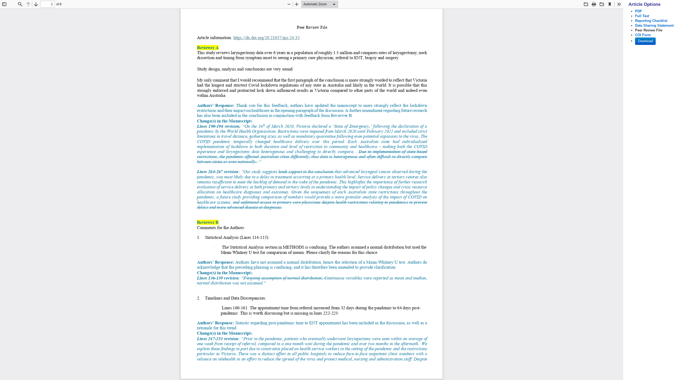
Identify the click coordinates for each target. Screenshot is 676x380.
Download (645, 41)
